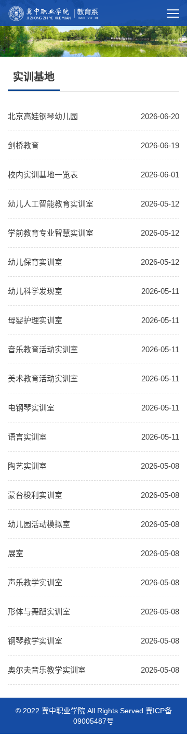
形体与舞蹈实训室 (39, 611)
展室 (15, 553)
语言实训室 (27, 436)
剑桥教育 (23, 145)
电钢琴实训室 (31, 407)
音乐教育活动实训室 (43, 349)
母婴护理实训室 (35, 320)
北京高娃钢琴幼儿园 (43, 116)
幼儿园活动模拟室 (39, 524)
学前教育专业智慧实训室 (51, 232)
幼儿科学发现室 (35, 291)
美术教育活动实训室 (43, 378)
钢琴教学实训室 (35, 640)
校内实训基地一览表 (43, 174)
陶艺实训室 (27, 465)
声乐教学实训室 (35, 582)
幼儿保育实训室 (35, 262)
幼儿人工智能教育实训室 (51, 203)
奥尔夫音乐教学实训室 (47, 669)
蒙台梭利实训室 (35, 495)
